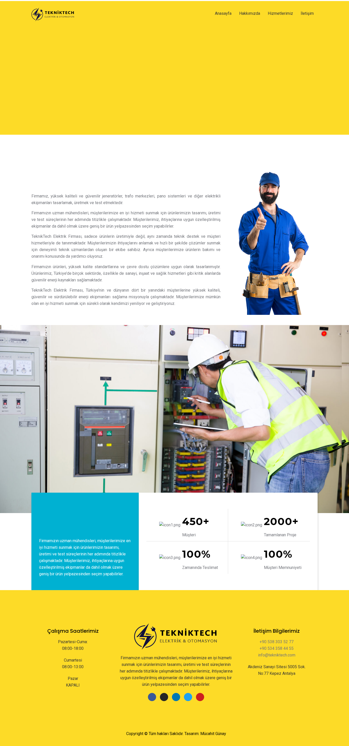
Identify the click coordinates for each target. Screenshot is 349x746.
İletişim (307, 13)
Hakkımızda (249, 13)
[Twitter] (188, 697)
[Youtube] (200, 697)
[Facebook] (152, 697)
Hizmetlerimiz (280, 13)
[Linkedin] (176, 697)
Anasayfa (223, 13)
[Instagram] (164, 697)
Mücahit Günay (213, 733)
